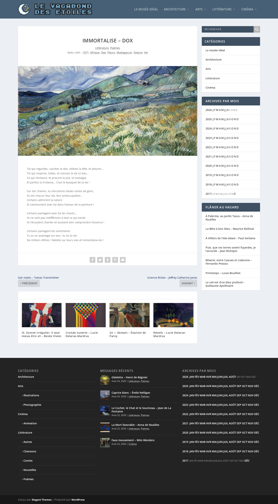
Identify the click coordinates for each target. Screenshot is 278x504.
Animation (30, 423)
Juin (220, 377)
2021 (209, 156)
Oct (244, 386)
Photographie (32, 405)
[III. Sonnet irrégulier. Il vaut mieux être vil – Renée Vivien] (42, 315)
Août (232, 377)
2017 (209, 194)
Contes (28, 460)
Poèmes (115, 48)
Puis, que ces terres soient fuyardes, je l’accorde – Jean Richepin (231, 249)
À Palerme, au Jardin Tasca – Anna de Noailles (229, 217)
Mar (203, 377)
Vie (146, 52)
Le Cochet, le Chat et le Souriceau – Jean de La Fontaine (141, 409)
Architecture (175, 9)
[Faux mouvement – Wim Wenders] (105, 442)
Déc (256, 386)
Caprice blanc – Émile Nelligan (131, 392)
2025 (209, 119)
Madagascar (124, 52)
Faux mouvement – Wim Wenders (133, 440)
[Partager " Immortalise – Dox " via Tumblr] (107, 260)
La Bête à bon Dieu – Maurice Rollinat (230, 229)
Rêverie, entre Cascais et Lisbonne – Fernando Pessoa (229, 261)
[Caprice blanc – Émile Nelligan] (105, 395)
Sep (239, 386)
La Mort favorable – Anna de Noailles (135, 425)
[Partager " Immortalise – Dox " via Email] (123, 260)
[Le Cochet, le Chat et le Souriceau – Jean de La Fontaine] (105, 410)
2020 (209, 165)
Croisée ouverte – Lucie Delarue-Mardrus (82, 334)
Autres (27, 442)
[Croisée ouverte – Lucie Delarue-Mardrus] (86, 315)
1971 (86, 52)
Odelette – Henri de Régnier (130, 377)
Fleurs (111, 52)
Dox (103, 52)
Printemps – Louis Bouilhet (223, 273)
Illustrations (31, 395)
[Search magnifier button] (257, 29)
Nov (251, 386)
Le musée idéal (146, 9)
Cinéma (247, 9)
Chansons (29, 451)
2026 (209, 110)
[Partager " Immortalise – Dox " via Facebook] (92, 260)
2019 (209, 175)
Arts (199, 9)
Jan (191, 377)
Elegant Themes (41, 499)
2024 (209, 128)
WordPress (78, 499)
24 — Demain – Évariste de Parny (127, 334)
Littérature (222, 9)
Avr (208, 377)
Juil (225, 377)
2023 (209, 138)
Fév (197, 377)
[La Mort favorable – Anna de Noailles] (105, 427)
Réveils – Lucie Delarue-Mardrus (169, 334)
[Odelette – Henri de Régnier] (105, 380)
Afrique (95, 52)
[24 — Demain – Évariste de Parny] (129, 315)
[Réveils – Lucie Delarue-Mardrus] (173, 315)
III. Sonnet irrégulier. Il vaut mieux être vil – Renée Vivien (41, 334)
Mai (214, 377)
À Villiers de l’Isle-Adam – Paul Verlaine (230, 238)
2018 (209, 184)
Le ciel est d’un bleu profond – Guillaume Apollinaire (225, 283)
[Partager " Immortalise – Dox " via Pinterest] (115, 260)
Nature (138, 52)
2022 (209, 147)
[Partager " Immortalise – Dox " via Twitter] (100, 260)
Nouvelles (29, 470)
